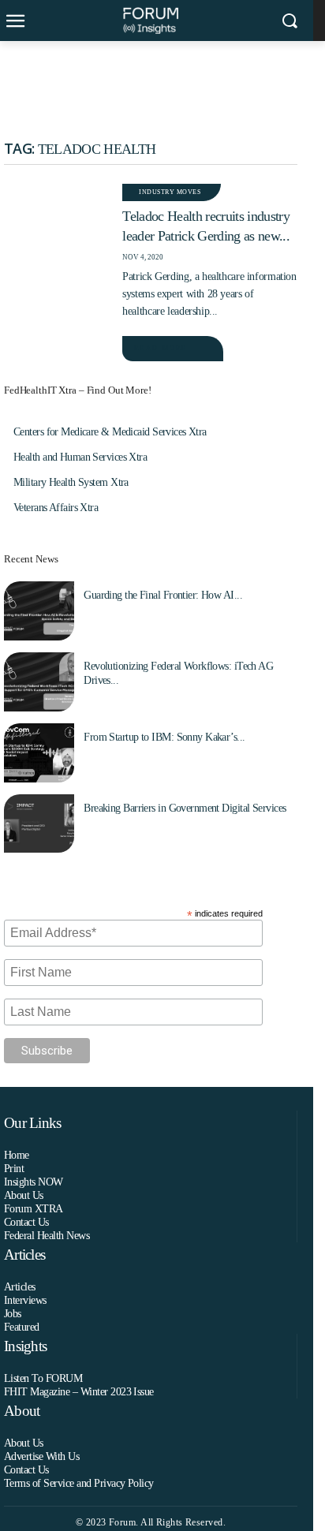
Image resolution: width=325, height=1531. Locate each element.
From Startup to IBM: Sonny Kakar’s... (164, 737)
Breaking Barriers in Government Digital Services (185, 808)
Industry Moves (169, 192)
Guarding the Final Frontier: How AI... (163, 595)
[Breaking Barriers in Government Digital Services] (39, 823)
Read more (160, 348)
